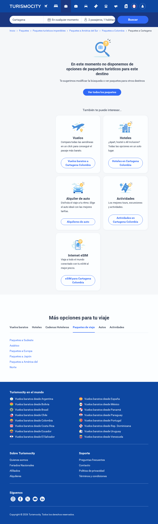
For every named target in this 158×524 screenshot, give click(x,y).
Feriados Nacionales (22, 465)
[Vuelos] (25, 6)
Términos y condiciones (93, 476)
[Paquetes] (66, 6)
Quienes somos (19, 459)
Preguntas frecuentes (92, 459)
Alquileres (15, 476)
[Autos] (86, 6)
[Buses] (106, 6)
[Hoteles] (56, 6)
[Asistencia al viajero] (76, 6)
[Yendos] (126, 6)
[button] (143, 6)
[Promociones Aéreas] (116, 6)
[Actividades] (96, 6)
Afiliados (15, 470)
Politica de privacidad (91, 470)
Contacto (84, 465)
